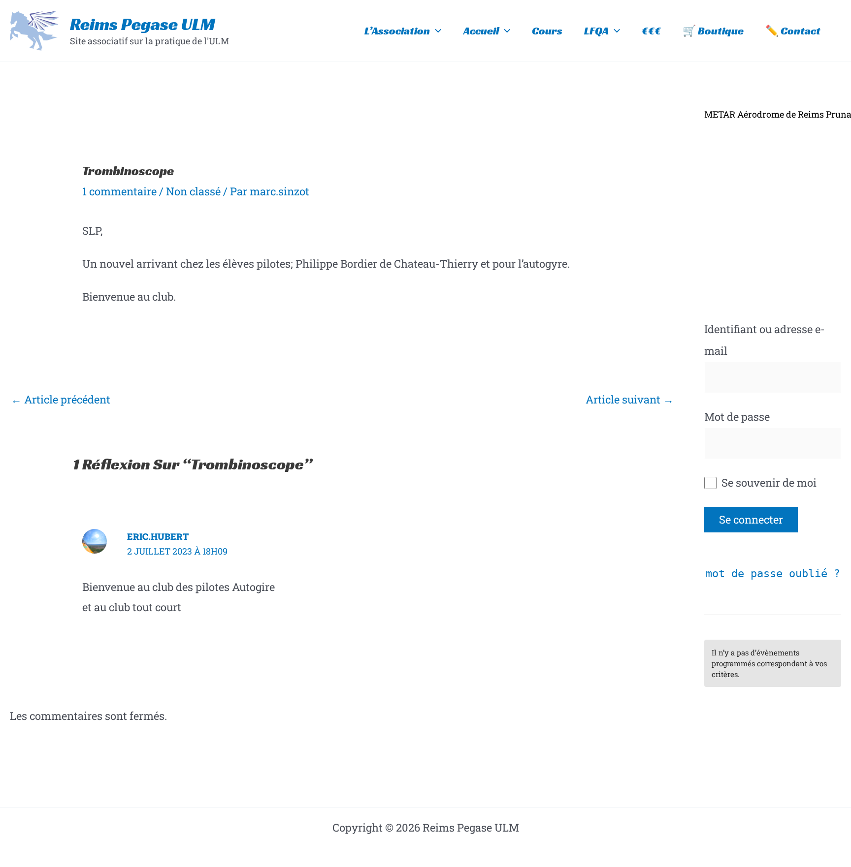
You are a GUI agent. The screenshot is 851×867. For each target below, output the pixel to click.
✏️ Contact (792, 30)
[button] (435, 31)
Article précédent (60, 399)
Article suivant (630, 399)
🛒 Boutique (713, 30)
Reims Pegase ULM (142, 24)
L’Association (397, 30)
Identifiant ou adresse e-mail (764, 340)
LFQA (596, 30)
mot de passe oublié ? (773, 573)
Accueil (481, 30)
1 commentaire (119, 191)
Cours (547, 30)
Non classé (193, 191)
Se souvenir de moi (768, 482)
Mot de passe (737, 416)
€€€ (651, 30)
